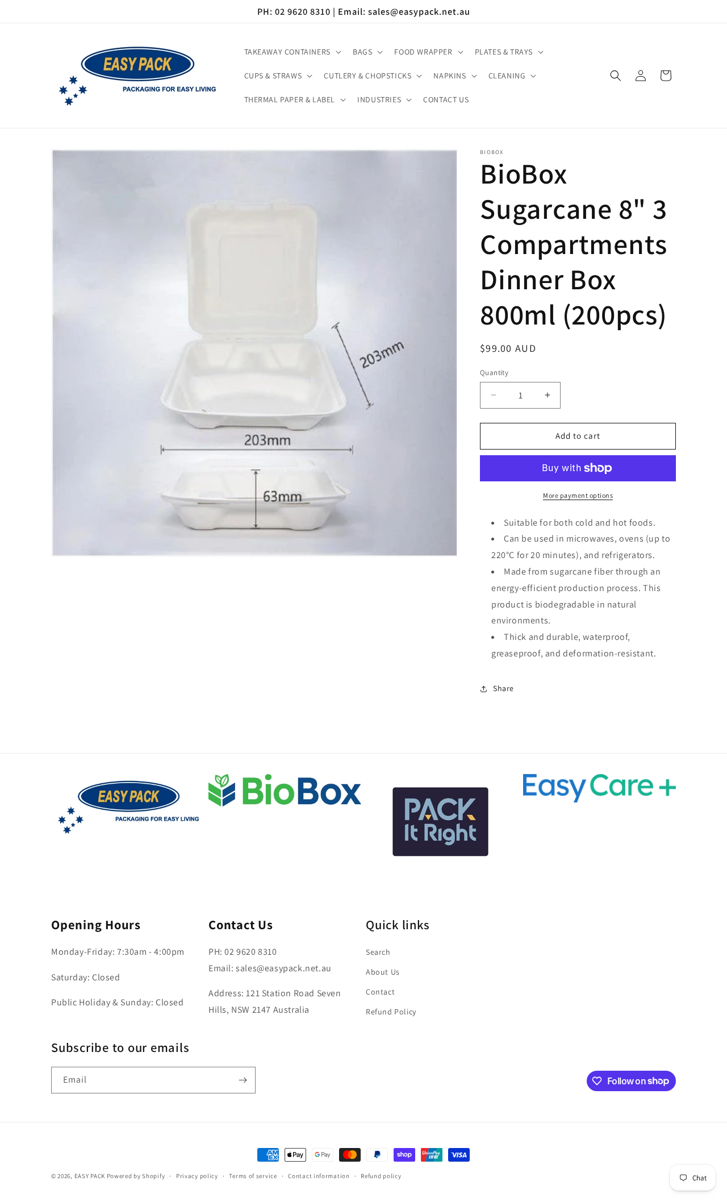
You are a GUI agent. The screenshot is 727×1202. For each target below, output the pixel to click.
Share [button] (503, 688)
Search (378, 952)
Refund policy (381, 1175)
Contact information (318, 1175)
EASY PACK (89, 1176)
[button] (291, 52)
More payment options (578, 495)
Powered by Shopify (136, 1176)
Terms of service (253, 1175)
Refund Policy (391, 1012)
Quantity (494, 372)
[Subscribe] (242, 1080)
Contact (380, 992)
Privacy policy (197, 1175)
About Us (383, 972)
